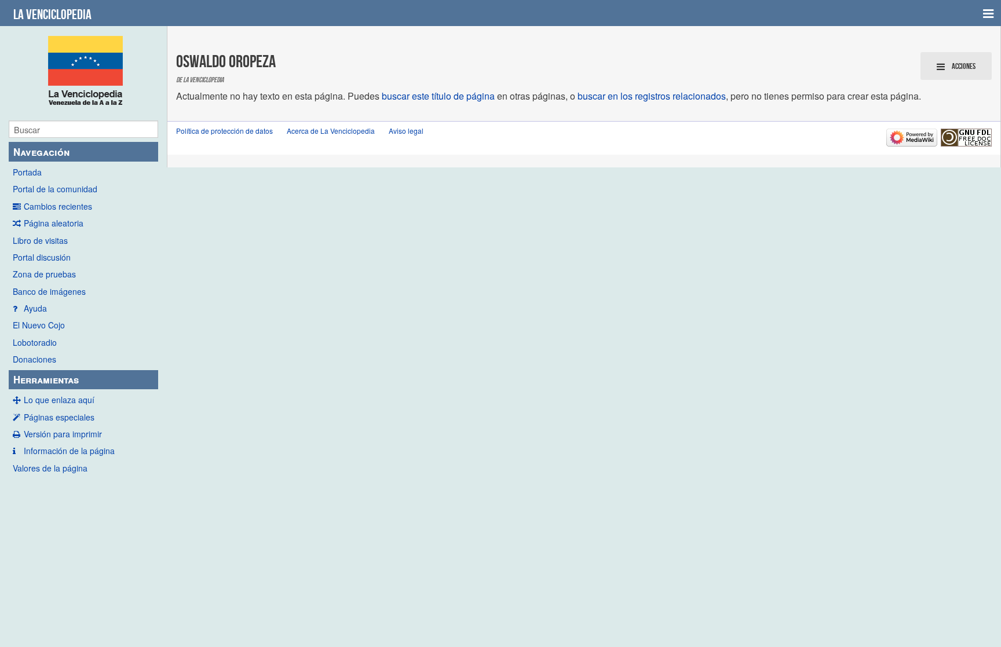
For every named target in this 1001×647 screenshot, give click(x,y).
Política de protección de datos (224, 131)
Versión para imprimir (63, 434)
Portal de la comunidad (55, 189)
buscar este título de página (438, 96)
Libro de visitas (40, 240)
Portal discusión (42, 257)
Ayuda (35, 308)
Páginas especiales (59, 417)
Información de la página (69, 450)
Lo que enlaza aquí (59, 399)
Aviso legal (406, 131)
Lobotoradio (35, 342)
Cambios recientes (58, 206)
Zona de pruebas (44, 274)
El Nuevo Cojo (39, 325)
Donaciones (34, 359)
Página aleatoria (53, 223)
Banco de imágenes (49, 291)
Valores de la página (50, 468)
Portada (27, 172)
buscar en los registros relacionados (652, 96)
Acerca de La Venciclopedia (331, 131)
